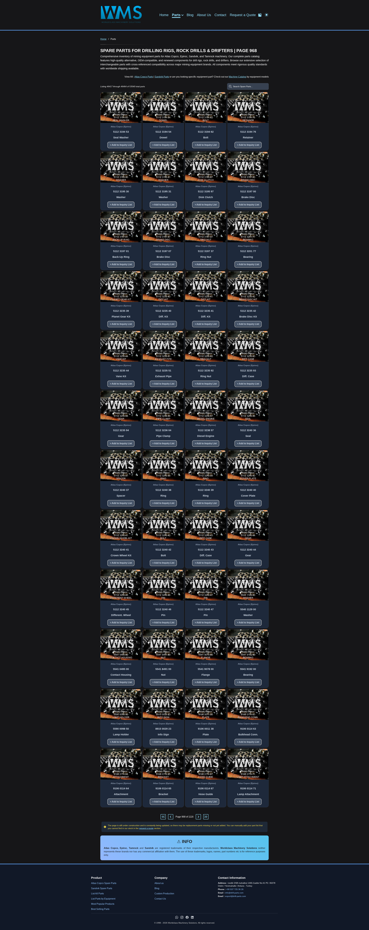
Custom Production (164, 893)
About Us (204, 15)
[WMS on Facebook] (187, 917)
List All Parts (97, 893)
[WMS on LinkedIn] (192, 917)
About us (159, 883)
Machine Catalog (237, 77)
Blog (190, 15)
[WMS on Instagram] (182, 917)
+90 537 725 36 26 (234, 889)
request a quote (146, 828)
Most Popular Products (102, 904)
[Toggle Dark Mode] (266, 14)
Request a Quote (243, 15)
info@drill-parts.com (234, 893)
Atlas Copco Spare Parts (103, 883)
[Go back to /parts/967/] (170, 816)
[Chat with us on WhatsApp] (176, 917)
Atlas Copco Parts (143, 77)
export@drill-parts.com (235, 896)
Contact (220, 15)
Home (164, 15)
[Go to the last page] (205, 816)
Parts (176, 15)
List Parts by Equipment (103, 898)
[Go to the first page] (163, 816)
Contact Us (160, 898)
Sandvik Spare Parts (101, 888)
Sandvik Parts (162, 77)
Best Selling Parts (100, 909)
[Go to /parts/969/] (198, 816)
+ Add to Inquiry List (121, 145)
